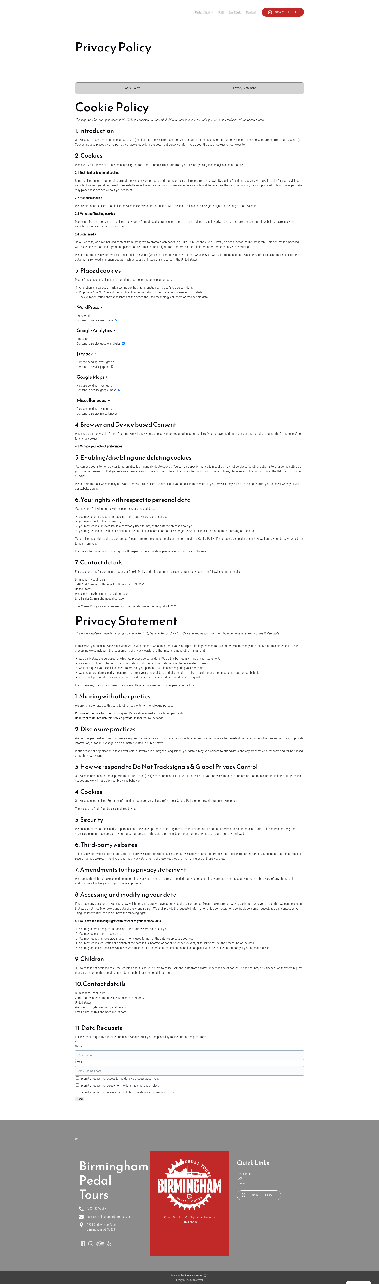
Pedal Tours (244, 1174)
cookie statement (213, 801)
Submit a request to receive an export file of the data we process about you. (127, 1092)
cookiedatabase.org (139, 606)
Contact (250, 12)
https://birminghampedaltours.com (112, 140)
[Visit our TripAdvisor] (100, 1243)
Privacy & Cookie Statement (189, 1280)
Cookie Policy (131, 88)
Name (78, 1046)
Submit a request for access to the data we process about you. (119, 1078)
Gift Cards (234, 12)
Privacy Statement (244, 88)
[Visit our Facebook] (83, 1243)
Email (78, 1062)
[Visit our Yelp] (109, 1243)
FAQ (220, 12)
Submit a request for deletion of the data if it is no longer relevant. (121, 1085)
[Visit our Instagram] (90, 1243)
